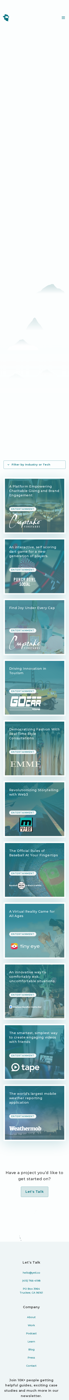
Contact (31, 1365)
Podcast (31, 1333)
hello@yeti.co (31, 1272)
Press (31, 1357)
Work (31, 1325)
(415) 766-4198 (31, 1280)
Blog (31, 1349)
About (31, 1317)
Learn (31, 1341)
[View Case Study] (34, 505)
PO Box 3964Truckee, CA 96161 (31, 1290)
